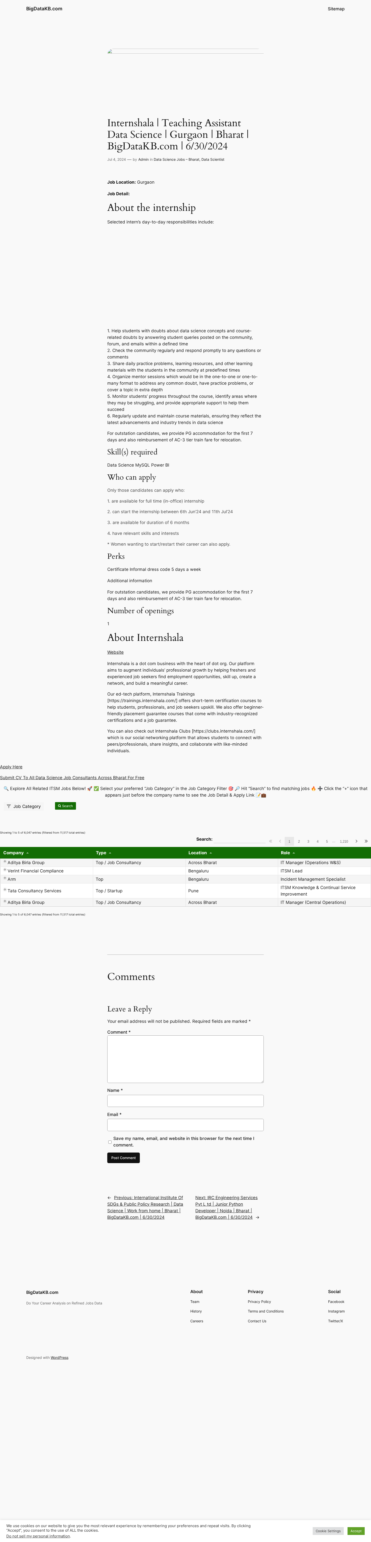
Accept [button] (356, 1531)
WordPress (59, 1357)
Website (115, 652)
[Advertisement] (185, 276)
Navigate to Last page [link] (366, 841)
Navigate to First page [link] (270, 841)
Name (115, 1090)
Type (101, 852)
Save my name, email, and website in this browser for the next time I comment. (183, 1141)
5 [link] (327, 841)
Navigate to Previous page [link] (280, 841)
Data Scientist (212, 159)
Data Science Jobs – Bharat (176, 159)
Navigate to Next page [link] (356, 841)
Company (13, 852)
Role (285, 852)
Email (114, 1114)
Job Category (26, 806)
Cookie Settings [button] (328, 1531)
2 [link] (299, 841)
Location (198, 852)
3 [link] (308, 841)
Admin (143, 159)
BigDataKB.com (44, 9)
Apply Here (11, 766)
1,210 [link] (344, 841)
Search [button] (67, 806)
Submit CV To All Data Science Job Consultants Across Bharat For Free (72, 777)
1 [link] (289, 841)
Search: (231, 839)
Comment (119, 1032)
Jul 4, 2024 (116, 159)
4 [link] (318, 841)
